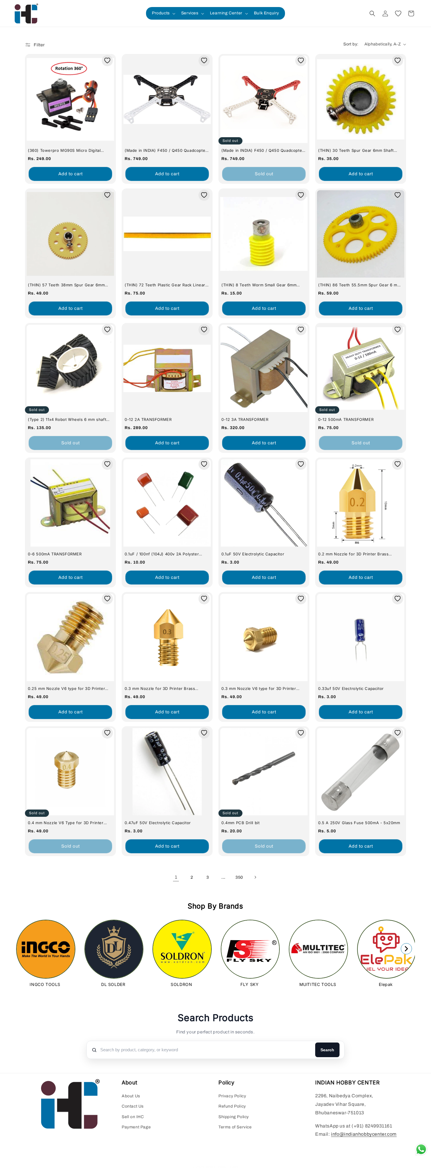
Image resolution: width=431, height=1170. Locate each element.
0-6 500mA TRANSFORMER (55, 554)
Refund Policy (232, 1106)
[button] (163, 13)
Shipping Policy (233, 1117)
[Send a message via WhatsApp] (421, 1149)
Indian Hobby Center (222, 1167)
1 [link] (176, 877)
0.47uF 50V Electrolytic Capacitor (158, 822)
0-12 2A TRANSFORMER (148, 419)
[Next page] (255, 877)
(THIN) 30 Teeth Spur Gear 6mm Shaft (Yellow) (356, 150)
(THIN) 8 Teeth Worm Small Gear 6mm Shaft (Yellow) (258, 285)
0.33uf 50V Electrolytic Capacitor (351, 688)
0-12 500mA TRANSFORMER (346, 419)
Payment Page (136, 1127)
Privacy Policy (232, 1096)
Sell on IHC (133, 1117)
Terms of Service (235, 1127)
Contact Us (133, 1106)
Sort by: (350, 44)
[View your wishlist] (398, 13)
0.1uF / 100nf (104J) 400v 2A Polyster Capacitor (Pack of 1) (162, 554)
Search (327, 1049)
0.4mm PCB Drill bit (240, 822)
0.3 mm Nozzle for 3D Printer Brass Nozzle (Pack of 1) (160, 688)
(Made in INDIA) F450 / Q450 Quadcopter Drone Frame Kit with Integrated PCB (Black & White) (166, 150)
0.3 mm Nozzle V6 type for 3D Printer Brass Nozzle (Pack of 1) (258, 688)
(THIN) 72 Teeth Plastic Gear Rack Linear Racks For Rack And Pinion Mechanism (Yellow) (165, 285)
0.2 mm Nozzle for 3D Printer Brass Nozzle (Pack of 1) (353, 554)
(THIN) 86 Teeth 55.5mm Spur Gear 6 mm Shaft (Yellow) (359, 285)
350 (239, 877)
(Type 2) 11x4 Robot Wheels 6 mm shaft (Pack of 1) (67, 419)
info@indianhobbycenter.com (364, 1134)
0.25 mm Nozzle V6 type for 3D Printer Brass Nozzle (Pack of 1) (66, 688)
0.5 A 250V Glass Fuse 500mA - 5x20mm (359, 822)
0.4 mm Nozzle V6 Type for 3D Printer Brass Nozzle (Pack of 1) (65, 822)
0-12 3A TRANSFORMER (244, 419)
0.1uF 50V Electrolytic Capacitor (252, 554)
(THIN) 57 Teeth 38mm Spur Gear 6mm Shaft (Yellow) (66, 285)
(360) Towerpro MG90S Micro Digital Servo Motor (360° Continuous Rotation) (68, 150)
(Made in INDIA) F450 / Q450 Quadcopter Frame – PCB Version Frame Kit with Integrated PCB (262, 150)
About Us (131, 1096)
